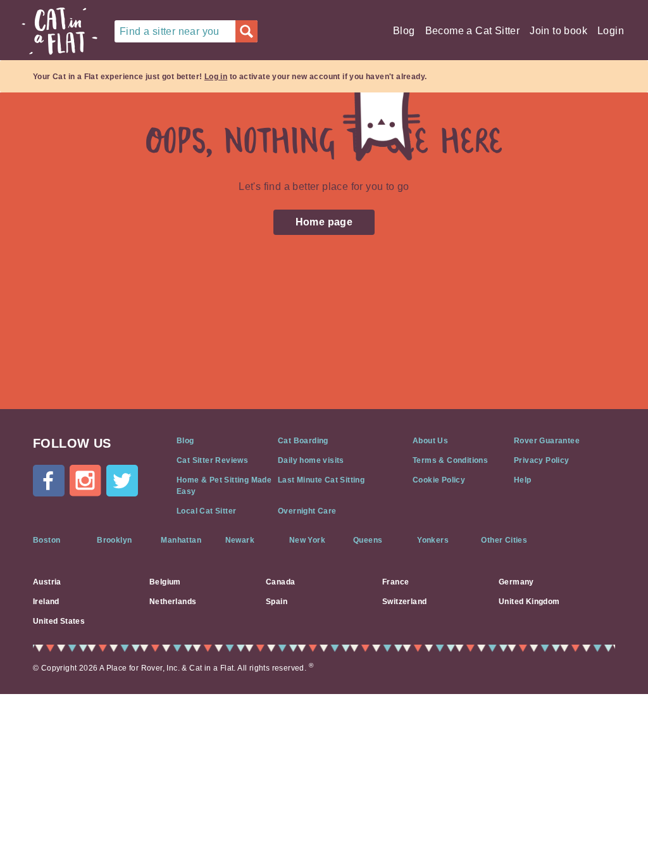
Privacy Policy (542, 460)
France (395, 582)
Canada (280, 582)
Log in (215, 76)
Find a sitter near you (170, 31)
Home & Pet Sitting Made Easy (224, 486)
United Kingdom (529, 601)
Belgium (165, 582)
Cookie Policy (439, 480)
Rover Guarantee (547, 440)
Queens (367, 540)
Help (523, 480)
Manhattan (181, 540)
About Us (430, 440)
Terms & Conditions (450, 460)
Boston (46, 540)
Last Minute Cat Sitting (321, 480)
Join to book (558, 30)
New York (307, 540)
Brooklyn (114, 540)
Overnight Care (307, 511)
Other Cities (504, 540)
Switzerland (404, 601)
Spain (276, 601)
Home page (324, 222)
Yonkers (433, 540)
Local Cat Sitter (206, 511)
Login (610, 30)
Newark (239, 540)
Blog (404, 30)
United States (59, 621)
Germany (516, 582)
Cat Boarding (303, 440)
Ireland (46, 601)
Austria (47, 582)
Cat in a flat (59, 31)
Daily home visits (311, 460)
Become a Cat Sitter (472, 30)
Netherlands (172, 601)
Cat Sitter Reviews (212, 460)
